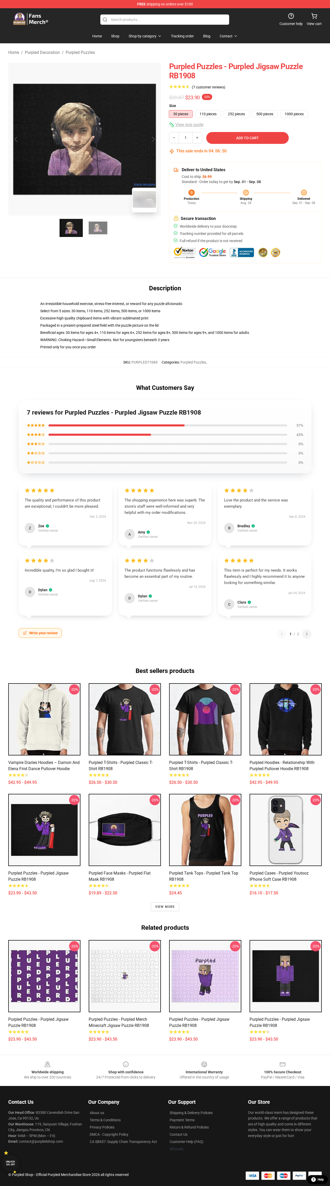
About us (97, 1113)
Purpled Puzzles (80, 52)
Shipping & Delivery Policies (191, 1113)
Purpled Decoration (42, 52)
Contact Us (178, 1134)
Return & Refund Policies (189, 1127)
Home (13, 52)
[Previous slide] (16, 139)
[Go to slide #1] (71, 228)
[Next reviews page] (306, 634)
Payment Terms (182, 1120)
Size (172, 106)
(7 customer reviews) (208, 87)
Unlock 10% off (10, 1163)
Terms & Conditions (105, 1120)
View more (165, 907)
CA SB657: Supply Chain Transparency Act (123, 1142)
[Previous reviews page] (281, 634)
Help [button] (321, 1179)
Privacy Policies (102, 1127)
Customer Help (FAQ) (186, 1142)
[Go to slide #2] (98, 228)
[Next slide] (152, 139)
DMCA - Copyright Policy (109, 1134)
